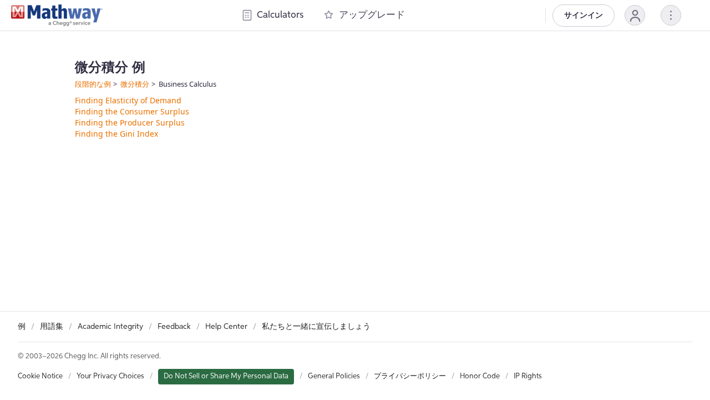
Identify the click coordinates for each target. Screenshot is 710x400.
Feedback (174, 327)
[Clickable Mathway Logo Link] (57, 15)
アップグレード (372, 15)
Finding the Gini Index (116, 133)
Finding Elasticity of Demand (128, 100)
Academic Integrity (110, 327)
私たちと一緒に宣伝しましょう (316, 327)
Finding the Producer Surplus (130, 122)
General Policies (334, 376)
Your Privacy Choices (110, 376)
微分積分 (134, 84)
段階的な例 (93, 84)
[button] (635, 15)
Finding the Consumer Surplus (132, 111)
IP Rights (528, 376)
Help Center (226, 327)
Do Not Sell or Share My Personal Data (226, 376)
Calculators (280, 15)
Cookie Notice (40, 376)
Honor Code (480, 376)
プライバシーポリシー (410, 376)
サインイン (583, 15)
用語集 (51, 327)
